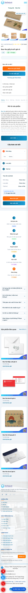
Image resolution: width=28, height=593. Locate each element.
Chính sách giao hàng (8, 538)
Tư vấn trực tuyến (19, 589)
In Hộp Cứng (5, 519)
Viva (18, 133)
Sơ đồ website (6, 506)
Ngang (10, 156)
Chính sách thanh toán (8, 536)
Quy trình (23, 100)
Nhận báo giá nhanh (14, 68)
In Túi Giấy (5, 523)
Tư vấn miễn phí (14, 73)
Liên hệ (4, 504)
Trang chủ (11, 8)
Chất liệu (12, 100)
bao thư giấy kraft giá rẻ (13, 135)
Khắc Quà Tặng (6, 528)
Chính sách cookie (20, 581)
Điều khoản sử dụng (7, 509)
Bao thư (17, 8)
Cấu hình (17, 100)
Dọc (5, 156)
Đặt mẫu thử (14, 203)
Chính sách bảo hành (8, 544)
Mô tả (7, 100)
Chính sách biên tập (8, 581)
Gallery (3, 100)
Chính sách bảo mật (7, 511)
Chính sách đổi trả (7, 540)
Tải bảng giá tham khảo (14, 77)
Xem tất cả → (23, 329)
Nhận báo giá (14, 198)
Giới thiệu (5, 502)
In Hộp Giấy (5, 521)
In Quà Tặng (5, 525)
